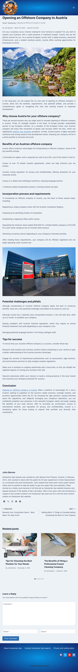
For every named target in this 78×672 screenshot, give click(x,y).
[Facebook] (61, 655)
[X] (65, 655)
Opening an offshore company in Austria (19, 390)
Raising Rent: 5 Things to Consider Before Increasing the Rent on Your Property (59, 512)
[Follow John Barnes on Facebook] (4, 501)
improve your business (22, 132)
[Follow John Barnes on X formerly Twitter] (8, 501)
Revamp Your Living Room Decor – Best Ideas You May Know (18, 512)
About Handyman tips (13, 648)
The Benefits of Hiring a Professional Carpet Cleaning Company (55, 564)
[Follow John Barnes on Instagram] (12, 501)
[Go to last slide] (5, 555)
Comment (8, 604)
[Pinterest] (69, 655)
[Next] (72, 555)
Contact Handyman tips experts (38, 648)
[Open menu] (74, 7)
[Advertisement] (39, 442)
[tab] (34, 578)
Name (6, 631)
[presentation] (19, 544)
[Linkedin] (74, 655)
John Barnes (12, 568)
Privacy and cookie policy (64, 648)
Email (44, 631)
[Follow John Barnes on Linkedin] (16, 501)
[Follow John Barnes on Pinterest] (20, 501)
